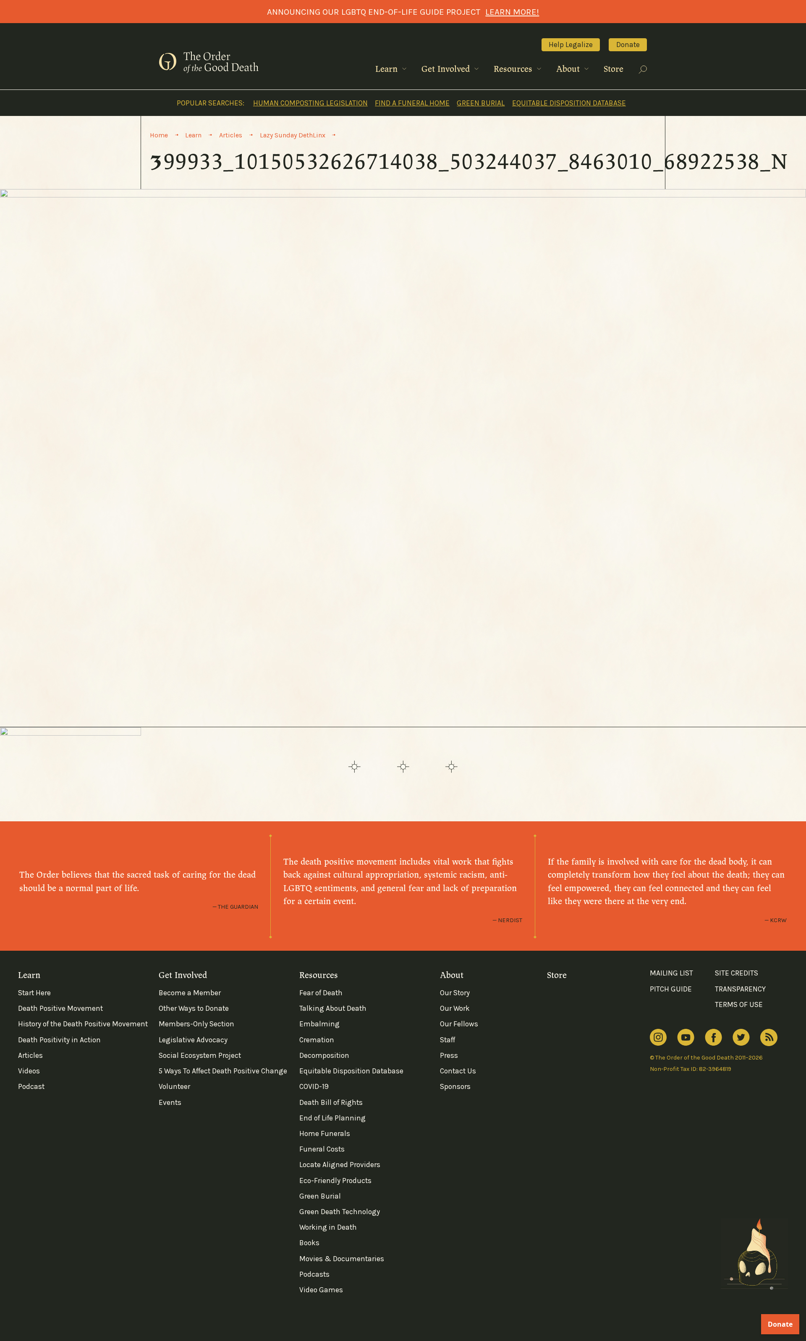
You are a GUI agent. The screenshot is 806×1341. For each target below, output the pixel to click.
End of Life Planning (332, 1118)
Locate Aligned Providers (339, 1164)
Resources (514, 69)
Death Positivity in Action (59, 1040)
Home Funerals (324, 1133)
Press (449, 1055)
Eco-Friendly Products (335, 1180)
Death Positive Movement (60, 1008)
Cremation (316, 1040)
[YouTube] (685, 1037)
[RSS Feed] (768, 1037)
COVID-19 (314, 1086)
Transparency (740, 989)
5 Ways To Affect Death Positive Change (223, 1071)
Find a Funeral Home (412, 103)
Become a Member (190, 993)
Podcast (31, 1086)
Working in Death (328, 1227)
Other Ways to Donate (194, 1008)
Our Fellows (459, 1024)
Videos (29, 1071)
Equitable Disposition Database (569, 103)
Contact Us (458, 1071)
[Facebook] (713, 1037)
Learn (387, 69)
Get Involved (446, 69)
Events (170, 1102)
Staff (447, 1040)
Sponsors (455, 1086)
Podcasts (314, 1274)
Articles (30, 1055)
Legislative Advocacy (193, 1040)
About (569, 69)
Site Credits (736, 973)
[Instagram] (658, 1037)
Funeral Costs (322, 1149)
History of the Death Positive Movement (83, 1024)
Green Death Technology (339, 1211)
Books (309, 1242)
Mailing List (671, 973)
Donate (628, 44)
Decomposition (324, 1055)
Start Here (34, 993)
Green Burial (481, 103)
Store (613, 69)
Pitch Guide (671, 989)
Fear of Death (321, 993)
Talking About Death (332, 1008)
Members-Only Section (196, 1024)
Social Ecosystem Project (200, 1055)
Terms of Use (739, 1004)
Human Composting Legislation (310, 103)
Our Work (455, 1008)
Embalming (319, 1024)
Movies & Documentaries (341, 1258)
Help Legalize (571, 44)
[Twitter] (741, 1037)
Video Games (321, 1290)
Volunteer (174, 1086)
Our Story (455, 993)
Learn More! (512, 12)
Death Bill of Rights (331, 1102)
